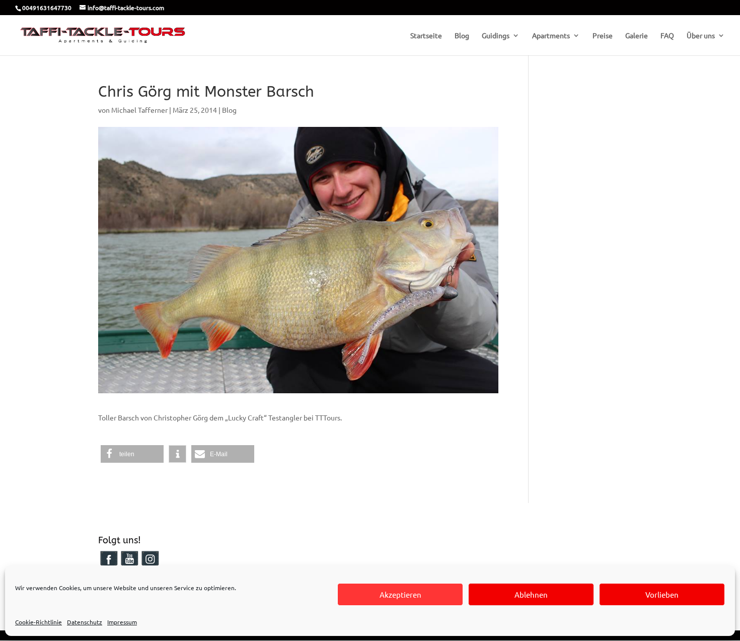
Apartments (551, 36)
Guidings (495, 36)
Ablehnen (531, 594)
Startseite (426, 36)
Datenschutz (84, 622)
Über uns (701, 36)
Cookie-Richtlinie (38, 622)
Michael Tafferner (139, 109)
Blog (462, 36)
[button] (132, 454)
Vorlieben (662, 594)
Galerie (636, 36)
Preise (603, 36)
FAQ (667, 36)
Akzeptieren (400, 594)
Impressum (122, 622)
